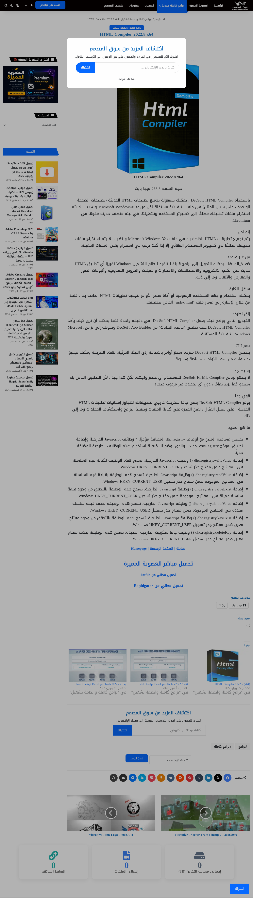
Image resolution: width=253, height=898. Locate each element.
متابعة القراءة (126, 79)
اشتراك (85, 67)
